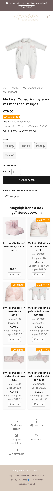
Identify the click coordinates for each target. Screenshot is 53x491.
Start (5, 88)
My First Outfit (10, 91)
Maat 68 (9, 155)
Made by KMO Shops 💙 (20, 480)
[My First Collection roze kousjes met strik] (14, 228)
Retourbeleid (38, 480)
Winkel (15, 88)
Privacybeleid (38, 475)
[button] (26, 7)
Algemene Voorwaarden (19, 475)
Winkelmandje (16, 453)
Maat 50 (9, 145)
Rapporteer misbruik (26, 484)
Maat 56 (25, 145)
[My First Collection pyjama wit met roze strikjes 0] (26, 58)
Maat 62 (40, 145)
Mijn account (37, 425)
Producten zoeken (16, 427)
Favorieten (36, 439)
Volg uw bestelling (16, 441)
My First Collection (33, 88)
